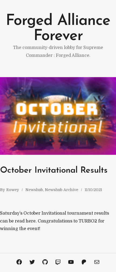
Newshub (34, 190)
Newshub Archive (61, 190)
